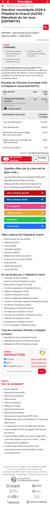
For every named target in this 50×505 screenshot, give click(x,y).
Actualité (10, 359)
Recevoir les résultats (15, 159)
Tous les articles (21, 469)
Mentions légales (9, 474)
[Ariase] (13, 502)
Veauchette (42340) (13, 266)
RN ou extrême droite (17, 199)
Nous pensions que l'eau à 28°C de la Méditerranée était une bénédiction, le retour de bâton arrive (26, 419)
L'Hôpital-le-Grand (34, 51)
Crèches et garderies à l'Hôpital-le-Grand (22, 288)
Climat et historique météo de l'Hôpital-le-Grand (26, 301)
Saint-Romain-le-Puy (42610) (25, 33)
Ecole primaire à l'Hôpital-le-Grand (19, 281)
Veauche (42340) (9, 36)
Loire (31, 6)
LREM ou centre (14, 213)
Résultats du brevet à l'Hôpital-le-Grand (22, 341)
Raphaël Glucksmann (14, 409)
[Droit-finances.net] (37, 491)
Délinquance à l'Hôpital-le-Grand (18, 308)
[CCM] (37, 486)
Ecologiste (12, 219)
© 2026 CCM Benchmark (38, 474)
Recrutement (37, 469)
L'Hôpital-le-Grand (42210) (15, 278)
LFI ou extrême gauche (18, 193)
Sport (8, 362)
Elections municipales (16, 6)
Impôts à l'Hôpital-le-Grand (16, 295)
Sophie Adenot (11, 389)
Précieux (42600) (11, 252)
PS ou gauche (13, 206)
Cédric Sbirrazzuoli (12, 402)
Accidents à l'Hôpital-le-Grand (17, 305)
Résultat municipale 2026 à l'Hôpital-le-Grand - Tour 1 (13, 53)
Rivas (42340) (10, 262)
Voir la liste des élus (14, 109)
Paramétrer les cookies (29, 472)
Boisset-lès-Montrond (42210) (17, 256)
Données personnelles (11, 472)
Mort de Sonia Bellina (14, 396)
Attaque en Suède (12, 406)
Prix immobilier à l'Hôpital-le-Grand (20, 325)
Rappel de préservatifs (14, 392)
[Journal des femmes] (13, 486)
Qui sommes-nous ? (11, 467)
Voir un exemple (38, 359)
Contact (11, 469)
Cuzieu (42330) (10, 269)
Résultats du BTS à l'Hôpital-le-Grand (20, 344)
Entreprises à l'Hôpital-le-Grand (18, 322)
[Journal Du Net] (13, 491)
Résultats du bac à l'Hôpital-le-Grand (20, 337)
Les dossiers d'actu (14, 366)
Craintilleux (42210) (12, 249)
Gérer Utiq (43, 472)
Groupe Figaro (22, 474)
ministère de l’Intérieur (38, 153)
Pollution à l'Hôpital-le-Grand (17, 318)
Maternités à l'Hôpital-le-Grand (18, 284)
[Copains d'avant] (13, 496)
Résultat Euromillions (14, 413)
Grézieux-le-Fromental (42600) (18, 259)
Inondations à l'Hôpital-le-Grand (18, 311)
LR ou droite (13, 226)
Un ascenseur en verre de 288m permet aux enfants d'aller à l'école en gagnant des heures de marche (25, 429)
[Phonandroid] (37, 502)
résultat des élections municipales (19, 67)
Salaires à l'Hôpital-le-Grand (16, 291)
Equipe (22, 467)
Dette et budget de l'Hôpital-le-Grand (21, 298)
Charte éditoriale (33, 467)
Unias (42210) (25, 36)
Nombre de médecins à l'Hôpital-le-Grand (23, 315)
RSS (29, 469)
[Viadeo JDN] (37, 496)
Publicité (43, 467)
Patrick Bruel (10, 399)
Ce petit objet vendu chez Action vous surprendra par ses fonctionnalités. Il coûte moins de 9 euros (23, 449)
